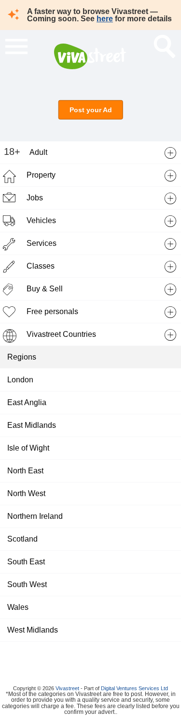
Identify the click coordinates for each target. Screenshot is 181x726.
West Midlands (32, 630)
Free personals (52, 311)
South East (26, 562)
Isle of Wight (28, 448)
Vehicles (41, 220)
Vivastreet (67, 688)
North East (25, 471)
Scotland (22, 539)
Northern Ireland (35, 516)
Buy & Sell (45, 289)
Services (41, 243)
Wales (17, 607)
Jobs (35, 198)
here (105, 19)
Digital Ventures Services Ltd (134, 688)
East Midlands (31, 425)
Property (41, 175)
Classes (41, 266)
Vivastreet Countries (61, 334)
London (20, 380)
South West (27, 584)
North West (26, 493)
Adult (38, 152)
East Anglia (26, 402)
